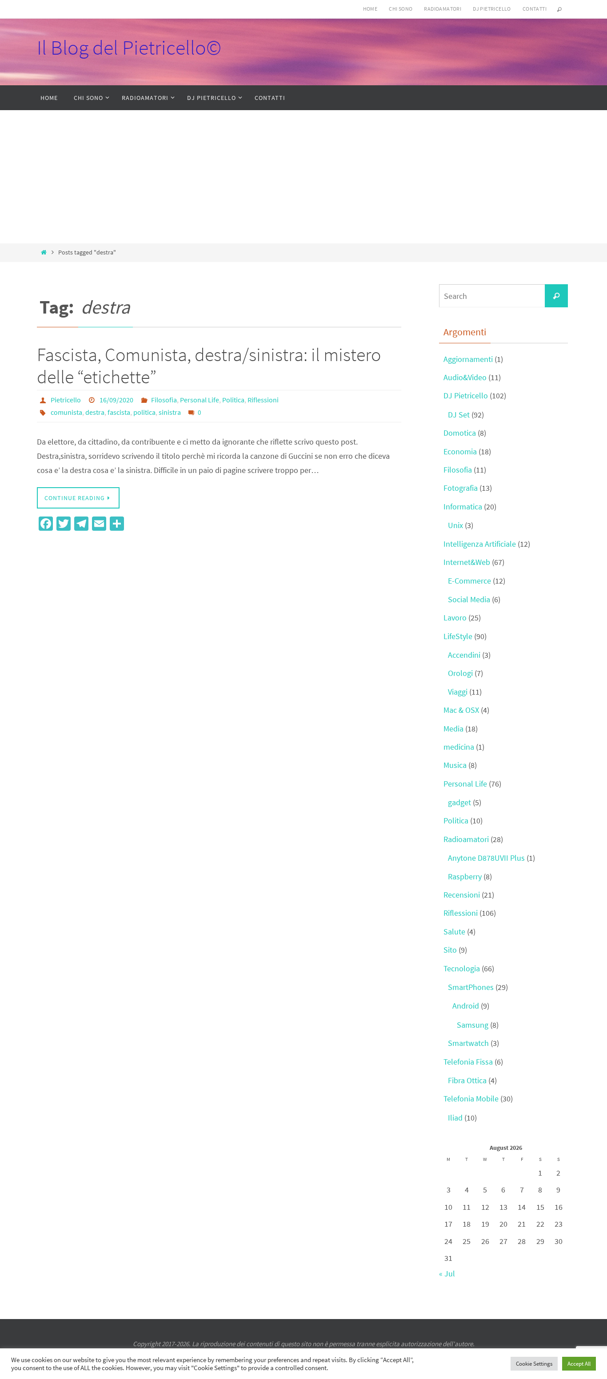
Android (465, 1006)
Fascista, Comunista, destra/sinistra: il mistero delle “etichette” (209, 365)
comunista (66, 412)
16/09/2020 (116, 399)
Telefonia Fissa (468, 1062)
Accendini (464, 655)
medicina (458, 747)
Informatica (462, 506)
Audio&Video (465, 377)
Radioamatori (442, 8)
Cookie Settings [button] (534, 1363)
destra (94, 412)
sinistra (170, 412)
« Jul (447, 1273)
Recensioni (461, 895)
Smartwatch (468, 1043)
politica (144, 412)
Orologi (460, 673)
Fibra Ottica (467, 1080)
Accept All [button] (579, 1363)
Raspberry (465, 876)
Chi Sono (400, 8)
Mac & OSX (461, 710)
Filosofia (164, 399)
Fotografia (460, 488)
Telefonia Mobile (471, 1098)
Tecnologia (461, 968)
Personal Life (199, 399)
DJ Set (459, 414)
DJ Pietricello (492, 8)
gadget (459, 802)
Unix (455, 525)
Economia (460, 451)
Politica (233, 399)
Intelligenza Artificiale (479, 544)
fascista (119, 412)
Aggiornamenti (468, 359)
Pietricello (66, 399)
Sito (450, 950)
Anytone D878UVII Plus (486, 858)
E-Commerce (469, 581)
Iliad (455, 1118)
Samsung (472, 1025)
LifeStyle (457, 636)
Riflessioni (263, 399)
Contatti (535, 8)
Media (453, 728)
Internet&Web (466, 562)
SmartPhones (471, 987)
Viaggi (457, 692)
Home (370, 8)
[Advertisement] (303, 177)
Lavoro (455, 617)
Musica (455, 765)
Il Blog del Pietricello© (129, 47)
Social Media (469, 599)
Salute (454, 931)
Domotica (459, 433)
